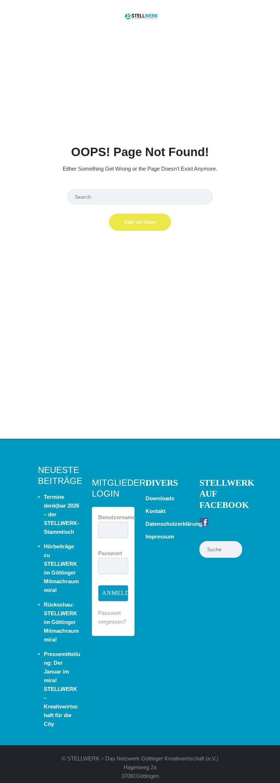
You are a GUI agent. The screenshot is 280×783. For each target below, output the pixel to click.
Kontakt (155, 511)
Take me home (140, 222)
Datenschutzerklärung (173, 524)
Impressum (159, 536)
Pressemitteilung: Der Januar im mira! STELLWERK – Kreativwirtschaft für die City (62, 689)
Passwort (110, 553)
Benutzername (116, 517)
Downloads (159, 498)
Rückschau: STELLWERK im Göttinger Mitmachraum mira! (61, 622)
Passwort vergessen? (112, 617)
